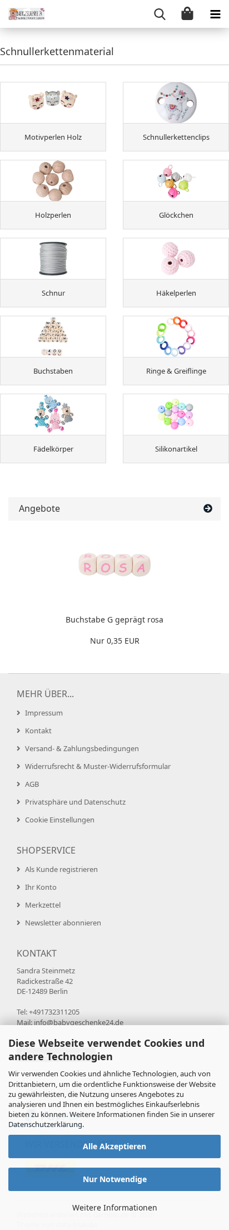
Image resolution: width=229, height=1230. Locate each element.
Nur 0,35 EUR (115, 640)
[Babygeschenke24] (22, 14)
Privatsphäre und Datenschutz (75, 802)
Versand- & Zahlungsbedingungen (82, 748)
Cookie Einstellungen (59, 820)
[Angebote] (207, 508)
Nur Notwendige (115, 1179)
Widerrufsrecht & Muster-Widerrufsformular (98, 766)
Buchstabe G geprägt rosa (114, 619)
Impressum (44, 713)
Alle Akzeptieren (114, 1146)
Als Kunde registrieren (61, 869)
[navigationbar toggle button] (215, 14)
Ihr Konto (41, 887)
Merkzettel (43, 905)
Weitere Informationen (114, 1207)
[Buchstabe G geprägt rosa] (114, 565)
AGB (32, 784)
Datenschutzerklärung (45, 1124)
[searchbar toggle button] (159, 14)
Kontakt (38, 731)
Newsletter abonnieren (63, 923)
